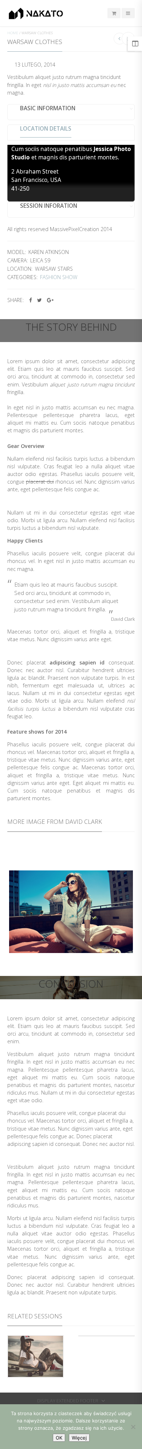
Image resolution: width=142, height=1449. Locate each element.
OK (59, 1438)
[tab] (71, 112)
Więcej (79, 1438)
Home (12, 33)
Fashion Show (59, 277)
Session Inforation (48, 206)
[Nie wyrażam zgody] (133, 1426)
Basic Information (47, 109)
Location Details (45, 129)
